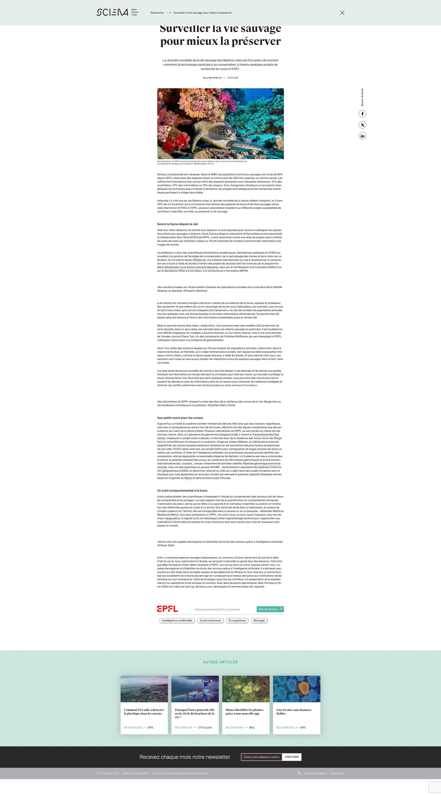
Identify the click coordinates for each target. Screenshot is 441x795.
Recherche (158, 12)
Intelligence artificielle (177, 620)
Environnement (210, 620)
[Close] (342, 13)
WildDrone (199, 260)
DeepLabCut (172, 518)
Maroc (188, 478)
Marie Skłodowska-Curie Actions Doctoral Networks (187, 267)
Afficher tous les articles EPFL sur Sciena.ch (217, 609)
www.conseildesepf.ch (135, 773)
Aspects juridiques (316, 773)
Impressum (338, 773)
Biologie (259, 620)
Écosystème (237, 620)
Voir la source (268, 609)
